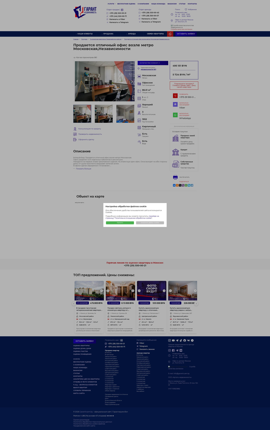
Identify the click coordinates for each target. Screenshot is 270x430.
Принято (120, 222)
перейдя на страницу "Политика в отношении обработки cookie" (132, 217)
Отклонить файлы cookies (150, 222)
